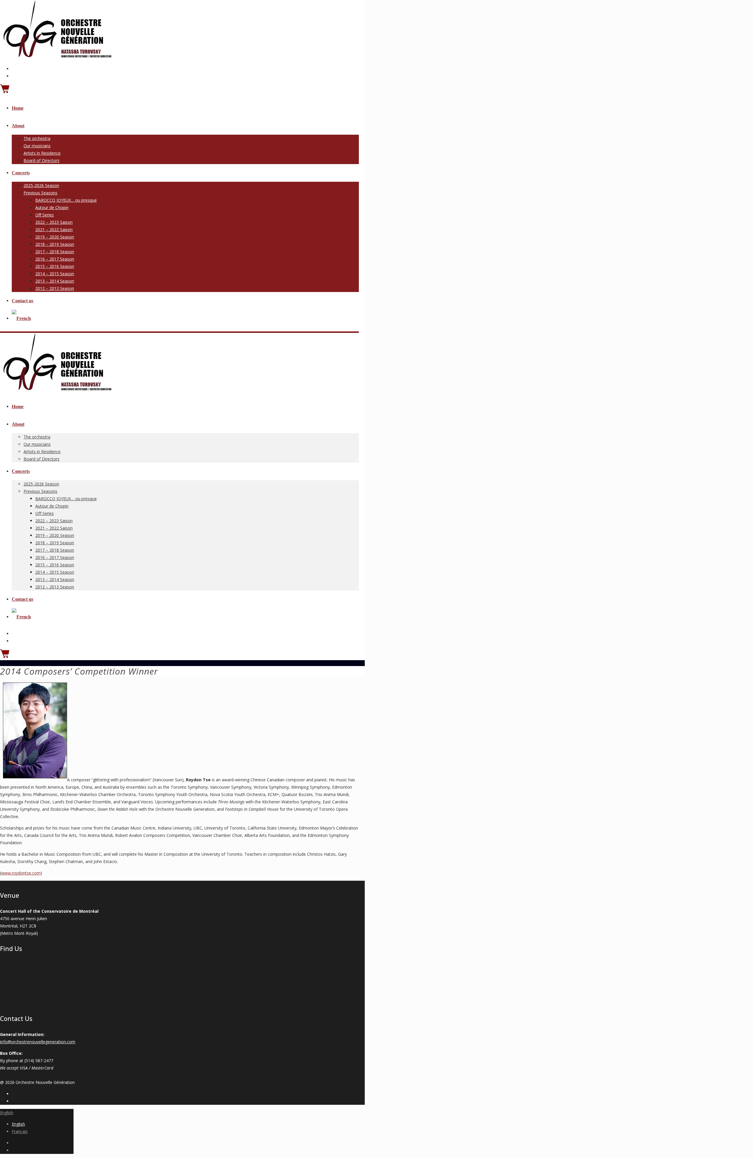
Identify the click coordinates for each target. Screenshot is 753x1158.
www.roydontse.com (21, 873)
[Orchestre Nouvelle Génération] (56, 57)
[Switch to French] (21, 318)
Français (20, 1131)
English (6, 1112)
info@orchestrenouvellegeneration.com (37, 1041)
